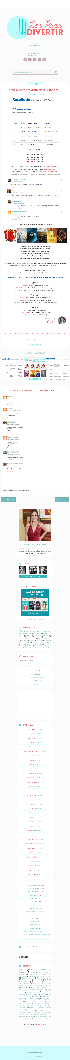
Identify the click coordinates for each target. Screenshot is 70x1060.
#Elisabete (22, 638)
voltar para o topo (35, 1053)
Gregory (49, 1010)
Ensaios (32, 764)
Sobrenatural (31, 848)
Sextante (26, 984)
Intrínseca (47, 982)
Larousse (44, 1012)
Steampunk (32, 852)
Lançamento (34, 895)
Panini (31, 998)
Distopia (31, 756)
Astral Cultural (22, 1009)
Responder (10, 404)
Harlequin (34, 974)
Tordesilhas (28, 1018)
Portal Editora (30, 1016)
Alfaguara (29, 991)
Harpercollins (22, 1005)
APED (20, 1003)
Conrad (36, 1009)
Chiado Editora (45, 998)
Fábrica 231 (22, 985)
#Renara (29, 637)
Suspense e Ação (31, 857)
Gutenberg (29, 989)
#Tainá (37, 635)
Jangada (39, 1005)
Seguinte (22, 974)
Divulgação (34, 901)
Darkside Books (40, 985)
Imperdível (34, 674)
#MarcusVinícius (39, 646)
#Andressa (45, 635)
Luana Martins (13, 452)
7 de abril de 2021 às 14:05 (13, 439)
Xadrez (32, 870)
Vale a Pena (34, 671)
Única (30, 985)
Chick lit (31, 742)
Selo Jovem (45, 991)
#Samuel (28, 635)
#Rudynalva (45, 647)
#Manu (21, 637)
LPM (25, 1007)
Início (17, 2)
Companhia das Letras (36, 976)
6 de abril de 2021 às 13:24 (13, 410)
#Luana (46, 637)
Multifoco (41, 1014)
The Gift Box (21, 1018)
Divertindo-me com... (34, 925)
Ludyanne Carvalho (15, 464)
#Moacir (20, 647)
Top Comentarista (35, 344)
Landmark (31, 992)
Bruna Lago (11, 397)
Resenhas (35, 555)
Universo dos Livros (44, 978)
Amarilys (48, 1007)
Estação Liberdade (30, 1010)
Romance (31, 830)
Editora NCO (21, 1010)
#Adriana (36, 633)
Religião (32, 826)
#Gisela (22, 631)
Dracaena (43, 994)
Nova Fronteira (27, 996)
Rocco (21, 972)
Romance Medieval (31, 839)
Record (32, 972)
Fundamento (25, 987)
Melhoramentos (40, 1001)
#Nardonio (47, 631)
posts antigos (61, 499)
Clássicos (32, 747)
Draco (49, 985)
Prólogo (37, 1016)
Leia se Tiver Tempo (34, 677)
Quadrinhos (31, 822)
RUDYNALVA (11, 422)
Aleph (46, 980)
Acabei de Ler (34, 898)
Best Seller (40, 989)
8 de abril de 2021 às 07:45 (13, 454)
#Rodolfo (36, 631)
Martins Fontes (23, 998)
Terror (32, 866)
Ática (48, 1001)
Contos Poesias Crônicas (31, 751)
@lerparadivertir (40, 1024)
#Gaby (38, 637)
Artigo (34, 918)
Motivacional (32, 804)
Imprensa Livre (30, 1012)
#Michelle (21, 646)
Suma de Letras (27, 978)
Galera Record (27, 980)
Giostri (44, 1010)
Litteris (49, 1012)
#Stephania (43, 642)
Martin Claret (45, 996)
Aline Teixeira (12, 437)
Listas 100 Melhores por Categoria (34, 931)
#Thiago (32, 640)
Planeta (38, 980)
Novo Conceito (39, 970)
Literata (31, 1007)
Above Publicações (39, 1007)
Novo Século (43, 972)
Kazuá (45, 1005)
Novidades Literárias (34, 911)
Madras (22, 1014)
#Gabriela (41, 638)
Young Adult (31, 874)
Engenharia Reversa (34, 908)
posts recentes (9, 499)
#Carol (21, 635)
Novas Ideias (48, 1014)
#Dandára (23, 644)
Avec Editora (29, 1009)
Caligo (37, 998)
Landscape (37, 1012)
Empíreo (46, 1003)
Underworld (43, 1018)
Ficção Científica (31, 782)
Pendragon (22, 1016)
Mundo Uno (22, 1000)
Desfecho (42, 1009)
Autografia (28, 1003)
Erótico (31, 769)
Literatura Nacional (34, 888)
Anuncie (52, 6)
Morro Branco (34, 1014)
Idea (26, 1001)
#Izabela (47, 644)
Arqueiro (22, 970)
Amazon (46, 987)
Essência (37, 982)
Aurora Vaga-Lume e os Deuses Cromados (35, 934)
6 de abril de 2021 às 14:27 (13, 424)
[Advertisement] (35, 704)
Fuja (34, 684)
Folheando (38, 1010)
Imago (31, 1001)
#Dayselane (32, 647)
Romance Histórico (31, 835)
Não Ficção (31, 813)
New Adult (32, 808)
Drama (32, 760)
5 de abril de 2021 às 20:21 (13, 399)
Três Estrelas (36, 1018)
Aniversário (34, 928)
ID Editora (31, 1005)
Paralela (35, 983)
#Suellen (26, 647)
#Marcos (45, 633)
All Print (29, 1000)
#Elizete (39, 644)
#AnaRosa (29, 646)
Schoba (43, 1016)
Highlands (22, 1012)
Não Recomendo (34, 680)
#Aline (49, 642)
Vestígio (49, 1018)
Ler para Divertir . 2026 (35, 1049)
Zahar (29, 994)
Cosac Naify (37, 1003)
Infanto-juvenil (31, 795)
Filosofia (32, 786)
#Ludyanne (28, 642)
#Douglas (26, 633)
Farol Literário (36, 987)
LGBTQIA (31, 800)
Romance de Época (31, 844)
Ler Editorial (36, 996)
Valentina (22, 976)
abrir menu (35, 45)
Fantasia (31, 773)
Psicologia (32, 817)
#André (20, 642)
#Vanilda (23, 640)
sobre (23, 570)
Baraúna (21, 992)
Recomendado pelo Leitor (34, 905)
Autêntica (35, 1000)
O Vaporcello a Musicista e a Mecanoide (35, 938)
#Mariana (39, 647)
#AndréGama (32, 638)
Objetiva (40, 992)
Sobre (52, 2)
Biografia (32, 734)
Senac (48, 1016)
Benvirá (42, 1000)
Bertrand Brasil (24, 982)
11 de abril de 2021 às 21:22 (13, 466)
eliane (9, 409)
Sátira (32, 861)
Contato (17, 6)
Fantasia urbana (31, 778)
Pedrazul (37, 991)
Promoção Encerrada (34, 885)
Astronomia (32, 729)
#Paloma (31, 644)
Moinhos (27, 1014)
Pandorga (45, 983)
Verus (45, 974)
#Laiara (39, 640)
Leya (49, 976)
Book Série (31, 738)
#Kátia (48, 646)
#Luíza (49, 638)
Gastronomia (32, 791)
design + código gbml (35, 1056)
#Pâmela (47, 640)
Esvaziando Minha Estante (34, 915)
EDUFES (48, 1009)
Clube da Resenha (34, 921)
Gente (20, 989)
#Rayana (35, 642)
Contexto (36, 994)
